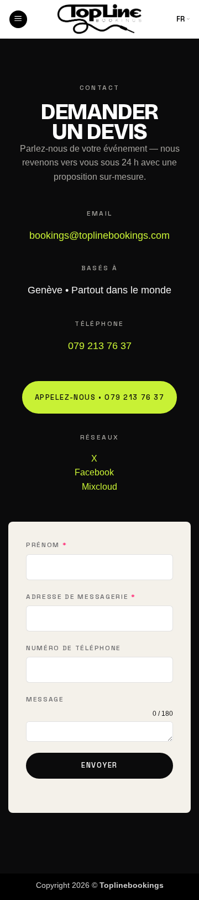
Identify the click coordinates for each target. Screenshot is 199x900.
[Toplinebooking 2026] (99, 19)
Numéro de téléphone (73, 648)
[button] (18, 19)
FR (181, 19)
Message (45, 699)
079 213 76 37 (100, 345)
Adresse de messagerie (81, 596)
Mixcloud (99, 486)
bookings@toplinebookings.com (99, 235)
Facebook (94, 472)
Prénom (46, 544)
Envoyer (99, 765)
